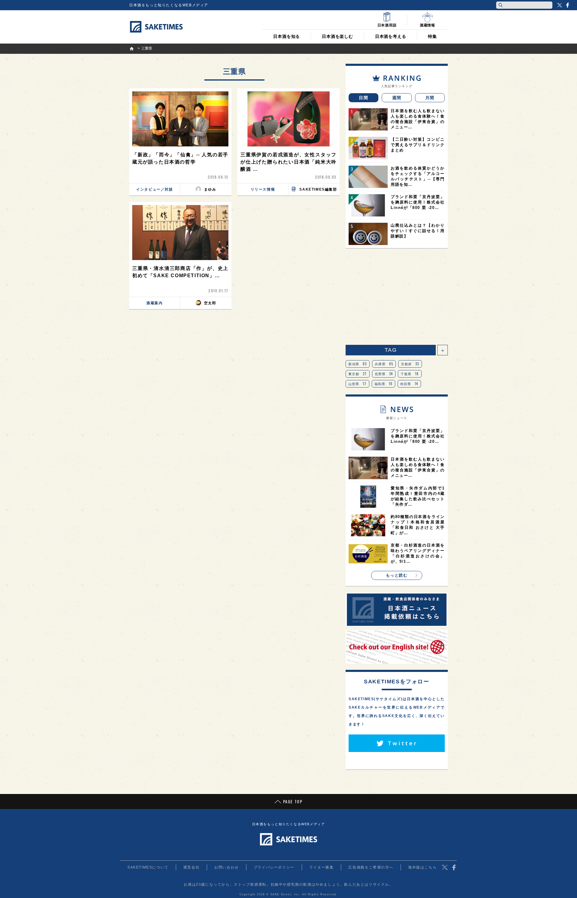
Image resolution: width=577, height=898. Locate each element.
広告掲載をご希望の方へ (370, 867)
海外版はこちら (422, 867)
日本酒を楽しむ (337, 36)
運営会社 (191, 867)
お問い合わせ (226, 867)
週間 (396, 97)
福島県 (383, 383)
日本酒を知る (286, 36)
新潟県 (357, 363)
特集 (432, 36)
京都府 (410, 363)
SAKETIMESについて (148, 867)
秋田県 (409, 383)
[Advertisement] (397, 297)
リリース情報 (263, 189)
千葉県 (410, 373)
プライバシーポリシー (274, 867)
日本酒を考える (390, 36)
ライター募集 (321, 867)
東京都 (357, 373)
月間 (430, 97)
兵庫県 (384, 363)
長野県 (384, 373)
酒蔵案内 (154, 303)
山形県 (357, 383)
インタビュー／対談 (154, 189)
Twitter (559, 5)
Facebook (567, 5)
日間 (363, 97)
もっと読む (397, 575)
